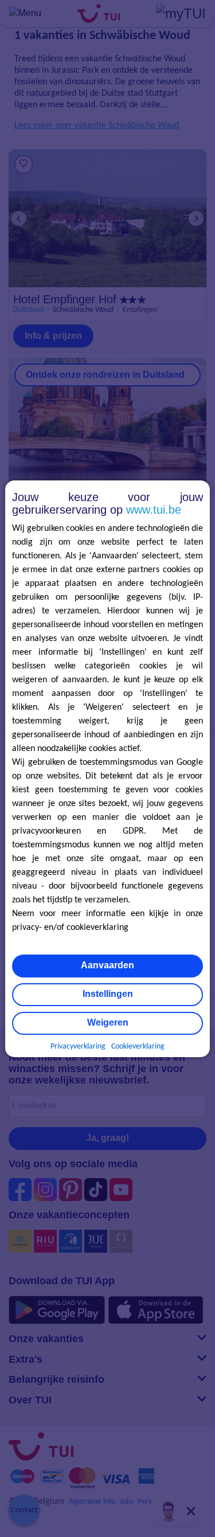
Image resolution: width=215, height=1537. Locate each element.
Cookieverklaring (138, 1046)
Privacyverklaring (77, 1046)
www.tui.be (153, 509)
